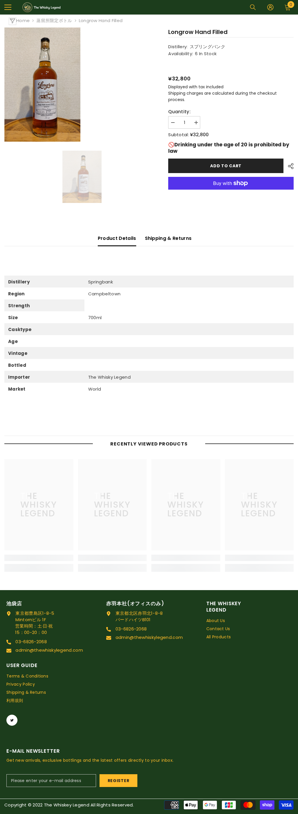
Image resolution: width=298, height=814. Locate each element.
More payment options (231, 193)
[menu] (7, 7)
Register (119, 781)
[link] (38, 558)
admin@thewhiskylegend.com (49, 650)
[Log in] (270, 7)
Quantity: (179, 112)
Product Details (117, 238)
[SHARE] (288, 166)
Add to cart (226, 166)
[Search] (252, 7)
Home (23, 20)
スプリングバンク (207, 47)
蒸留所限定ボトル (54, 20)
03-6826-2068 (31, 642)
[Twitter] (11, 720)
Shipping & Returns (168, 238)
